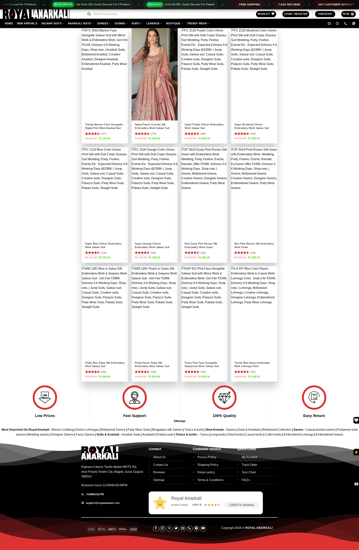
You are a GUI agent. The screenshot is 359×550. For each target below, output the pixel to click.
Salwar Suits (51, 23)
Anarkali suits (79, 23)
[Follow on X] (169, 528)
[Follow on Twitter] (176, 528)
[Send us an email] (183, 528)
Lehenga (152, 23)
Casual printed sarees (320, 429)
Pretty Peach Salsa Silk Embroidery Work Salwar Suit (152, 364)
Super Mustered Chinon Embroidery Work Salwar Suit (251, 126)
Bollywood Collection (277, 429)
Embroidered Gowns (329, 434)
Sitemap (179, 421)
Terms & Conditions (210, 480)
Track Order (249, 464)
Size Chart (249, 472)
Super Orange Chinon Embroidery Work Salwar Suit (152, 245)
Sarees (102, 23)
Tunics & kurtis (194, 429)
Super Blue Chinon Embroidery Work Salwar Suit (103, 245)
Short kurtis (236, 434)
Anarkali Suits (131, 434)
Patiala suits (165, 434)
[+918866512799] (346, 23)
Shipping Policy (207, 464)
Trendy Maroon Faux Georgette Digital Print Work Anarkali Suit (104, 126)
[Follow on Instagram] (162, 528)
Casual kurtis (254, 434)
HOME (9, 23)
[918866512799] (354, 23)
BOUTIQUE (173, 23)
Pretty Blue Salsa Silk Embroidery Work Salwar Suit (105, 364)
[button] (295, 14)
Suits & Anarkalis (249, 429)
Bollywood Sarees (113, 429)
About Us (159, 457)
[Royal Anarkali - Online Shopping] (40, 14)
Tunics (205, 434)
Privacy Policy (206, 457)
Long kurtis (218, 434)
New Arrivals (27, 23)
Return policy (206, 472)
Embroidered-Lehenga (299, 434)
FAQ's (246, 480)
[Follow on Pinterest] (196, 528)
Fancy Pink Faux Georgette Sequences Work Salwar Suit (202, 364)
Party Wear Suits (139, 429)
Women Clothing (62, 429)
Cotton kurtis (273, 434)
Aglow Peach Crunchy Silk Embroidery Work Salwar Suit (152, 126)
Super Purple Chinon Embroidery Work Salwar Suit (204, 126)
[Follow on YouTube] (203, 528)
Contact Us (160, 464)
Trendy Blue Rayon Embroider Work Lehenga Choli (252, 364)
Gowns (120, 23)
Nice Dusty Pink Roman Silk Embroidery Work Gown (201, 245)
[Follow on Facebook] (156, 528)
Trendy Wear (197, 23)
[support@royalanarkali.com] (330, 23)
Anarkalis (149, 434)
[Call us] (190, 528)
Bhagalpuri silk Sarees (167, 429)
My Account (249, 457)
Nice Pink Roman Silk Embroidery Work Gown (254, 245)
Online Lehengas (87, 429)
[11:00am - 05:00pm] (338, 23)
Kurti (136, 23)
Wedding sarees (38, 434)
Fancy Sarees (85, 434)
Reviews (159, 472)
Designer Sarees (62, 434)
